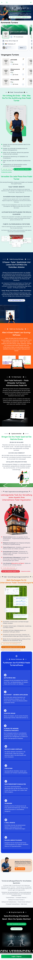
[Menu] (30, 2)
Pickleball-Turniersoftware (12, 904)
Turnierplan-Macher (21, 897)
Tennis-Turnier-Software (24, 902)
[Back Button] (2, 2)
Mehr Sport (24, 904)
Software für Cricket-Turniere (16, 899)
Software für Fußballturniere (9, 902)
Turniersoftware (10, 897)
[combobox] (15, 2)
